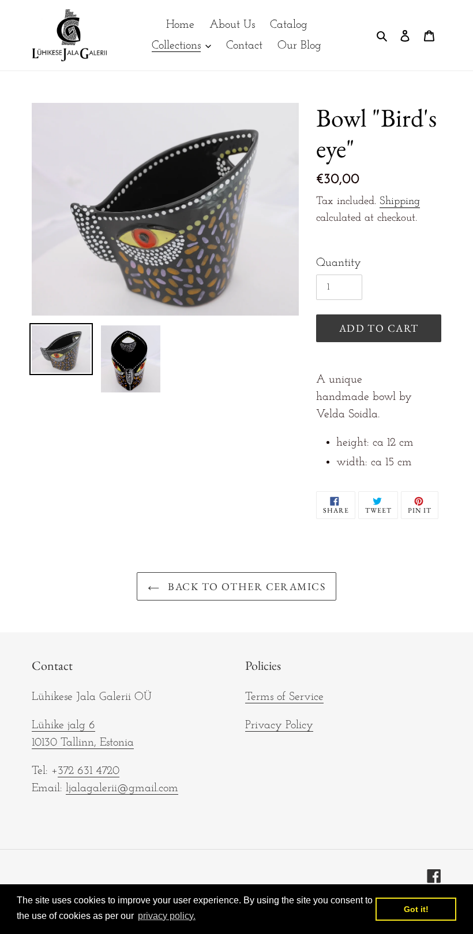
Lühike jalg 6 (63, 725)
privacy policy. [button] (167, 916)
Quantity (338, 263)
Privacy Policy (279, 725)
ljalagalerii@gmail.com (122, 788)
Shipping (400, 201)
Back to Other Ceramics (245, 586)
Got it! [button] (416, 909)
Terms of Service (284, 697)
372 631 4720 (88, 771)
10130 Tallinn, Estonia (83, 742)
